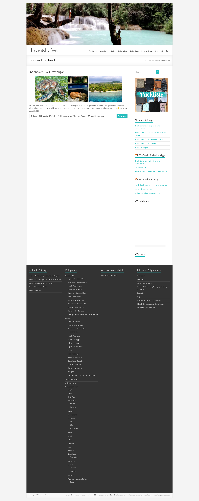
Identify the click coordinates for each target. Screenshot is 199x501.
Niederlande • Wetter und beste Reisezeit (151, 172)
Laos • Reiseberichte (74, 297)
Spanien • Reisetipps (74, 365)
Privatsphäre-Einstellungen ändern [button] (149, 300)
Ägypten (70, 390)
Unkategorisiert (70, 383)
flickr (95, 495)
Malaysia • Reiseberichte (76, 300)
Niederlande (72, 454)
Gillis (61, 116)
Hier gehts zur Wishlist (109, 275)
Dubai (72, 482)
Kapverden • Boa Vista (143, 189)
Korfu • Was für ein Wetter (145, 143)
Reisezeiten (122, 51)
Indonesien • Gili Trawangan (46, 72)
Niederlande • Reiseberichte (77, 304)
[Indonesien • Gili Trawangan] (78, 77)
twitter (90, 495)
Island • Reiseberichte (75, 290)
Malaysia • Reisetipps (75, 357)
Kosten (70, 350)
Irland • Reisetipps (74, 336)
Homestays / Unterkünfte (76, 329)
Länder (112, 51)
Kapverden (71, 443)
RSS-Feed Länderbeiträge (151, 155)
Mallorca (73, 468)
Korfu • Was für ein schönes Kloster (149, 139)
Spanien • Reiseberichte (76, 307)
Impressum (141, 276)
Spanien (70, 465)
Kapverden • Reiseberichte (77, 293)
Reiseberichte (146, 51)
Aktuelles (103, 51)
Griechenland (140, 168)
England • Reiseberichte (76, 279)
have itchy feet (44, 50)
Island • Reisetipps (74, 340)
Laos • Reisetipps (73, 354)
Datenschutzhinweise (144, 283)
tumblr (84, 495)
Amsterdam (74, 457)
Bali (71, 421)
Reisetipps (134, 51)
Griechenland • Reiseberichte (77, 282)
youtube (101, 495)
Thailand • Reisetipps (75, 368)
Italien (70, 440)
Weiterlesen (122, 116)
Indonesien (68, 116)
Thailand (70, 475)
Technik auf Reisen (71, 380)
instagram (77, 495)
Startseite (93, 51)
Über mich (159, 51)
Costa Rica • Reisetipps (75, 325)
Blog (138, 297)
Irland (70, 433)
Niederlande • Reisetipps (76, 361)
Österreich (71, 461)
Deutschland (72, 401)
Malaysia (71, 451)
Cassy (35, 116)
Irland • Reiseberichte (75, 286)
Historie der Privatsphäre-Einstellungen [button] (150, 304)
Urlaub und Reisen (79, 116)
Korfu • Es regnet (141, 147)
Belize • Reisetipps (74, 322)
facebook (69, 495)
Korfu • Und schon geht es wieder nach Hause (45, 280)
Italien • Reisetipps (74, 343)
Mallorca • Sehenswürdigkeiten (147, 193)
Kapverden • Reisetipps (75, 347)
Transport (71, 372)
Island (70, 436)
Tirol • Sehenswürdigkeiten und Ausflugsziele (44, 276)
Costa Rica (71, 397)
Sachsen (73, 407)
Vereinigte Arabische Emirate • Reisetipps (81, 375)
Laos (69, 447)
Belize (70, 393)
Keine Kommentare (97, 116)
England (70, 411)
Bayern (72, 404)
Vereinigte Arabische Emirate (77, 479)
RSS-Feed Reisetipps (148, 179)
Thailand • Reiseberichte (76, 311)
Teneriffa (73, 471)
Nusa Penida (74, 429)
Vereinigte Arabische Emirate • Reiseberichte (83, 315)
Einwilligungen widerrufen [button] (146, 308)
